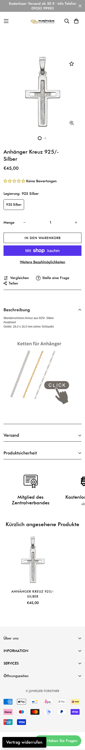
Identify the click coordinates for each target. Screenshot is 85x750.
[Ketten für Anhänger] (38, 372)
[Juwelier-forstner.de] (42, 21)
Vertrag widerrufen (24, 742)
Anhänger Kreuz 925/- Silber (32, 594)
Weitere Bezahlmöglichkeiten (42, 262)
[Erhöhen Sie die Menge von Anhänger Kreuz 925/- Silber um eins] (76, 222)
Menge (9, 222)
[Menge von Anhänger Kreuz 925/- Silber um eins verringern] (24, 222)
